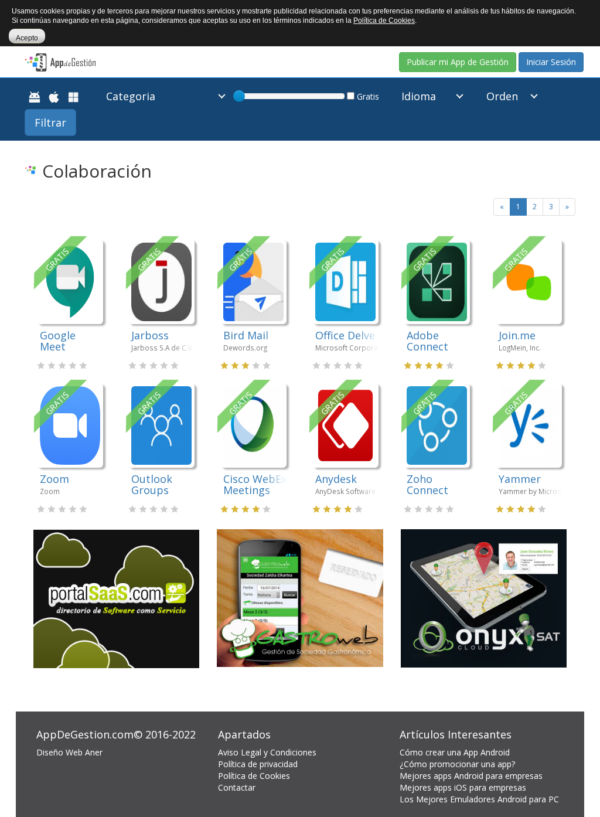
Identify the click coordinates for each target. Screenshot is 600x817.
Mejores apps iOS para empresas (463, 787)
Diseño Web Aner (69, 752)
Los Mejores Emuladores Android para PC (479, 799)
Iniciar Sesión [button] (551, 61)
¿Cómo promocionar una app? (457, 764)
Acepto (27, 38)
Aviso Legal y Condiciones (267, 752)
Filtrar (50, 122)
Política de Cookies (254, 775)
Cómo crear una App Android (455, 752)
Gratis (366, 96)
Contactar (236, 787)
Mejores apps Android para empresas (471, 775)
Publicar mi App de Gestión (458, 61)
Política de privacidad (258, 764)
